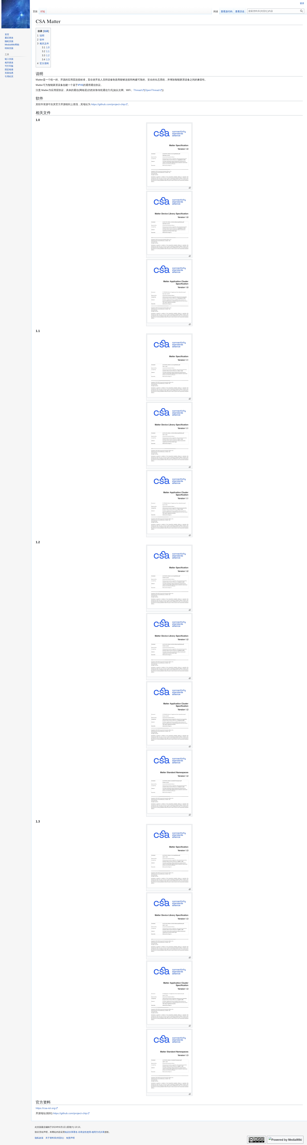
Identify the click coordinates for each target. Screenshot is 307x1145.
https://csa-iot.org (45, 1108)
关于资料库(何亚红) (54, 1138)
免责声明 (70, 1138)
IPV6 (80, 85)
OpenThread (152, 90)
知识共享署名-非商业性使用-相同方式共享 (84, 1132)
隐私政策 (39, 1138)
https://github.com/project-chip (108, 104)
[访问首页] (15, 14)
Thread (137, 90)
